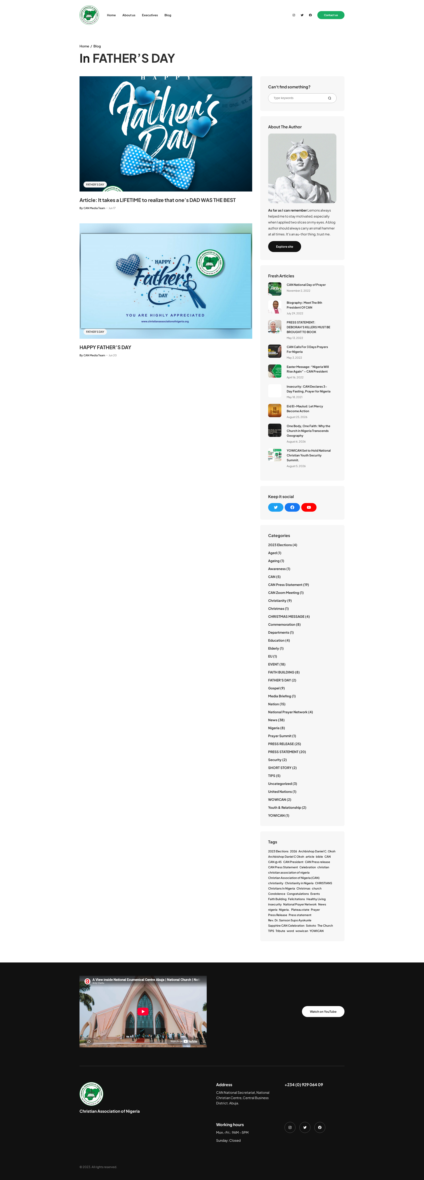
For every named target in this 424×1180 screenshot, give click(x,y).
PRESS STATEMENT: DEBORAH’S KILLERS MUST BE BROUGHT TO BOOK (308, 327)
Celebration (307, 867)
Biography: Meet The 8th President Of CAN (304, 305)
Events (315, 893)
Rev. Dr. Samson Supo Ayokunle (289, 920)
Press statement (300, 915)
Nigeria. (284, 909)
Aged (272, 553)
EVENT (273, 664)
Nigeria (274, 728)
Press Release (277, 915)
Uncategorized (280, 783)
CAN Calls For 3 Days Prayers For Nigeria (307, 349)
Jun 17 (112, 208)
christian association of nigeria (289, 872)
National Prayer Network (288, 712)
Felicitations (296, 899)
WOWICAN (277, 799)
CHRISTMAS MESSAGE (286, 616)
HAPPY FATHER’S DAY (105, 347)
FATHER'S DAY (279, 680)
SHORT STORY (280, 767)
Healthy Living (316, 899)
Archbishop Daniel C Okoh (286, 856)
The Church (325, 925)
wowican (301, 931)
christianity (275, 883)
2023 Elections (280, 545)
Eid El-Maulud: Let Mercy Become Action (305, 408)
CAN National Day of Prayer (306, 285)
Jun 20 (113, 355)
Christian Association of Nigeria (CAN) (293, 878)
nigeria (272, 909)
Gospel (274, 688)
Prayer (315, 909)
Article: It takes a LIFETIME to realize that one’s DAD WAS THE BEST (158, 200)
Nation (273, 704)
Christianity (277, 600)
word (290, 931)
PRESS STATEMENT (283, 752)
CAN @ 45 (275, 862)
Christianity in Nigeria (299, 883)
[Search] (330, 98)
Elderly (273, 648)
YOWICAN (276, 815)
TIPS (271, 775)
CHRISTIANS (323, 883)
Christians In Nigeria (281, 888)
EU (270, 656)
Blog (97, 46)
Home (84, 46)
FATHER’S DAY (95, 184)
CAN (271, 576)
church (316, 888)
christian (323, 867)
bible (319, 856)
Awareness (277, 569)
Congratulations (298, 893)
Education (276, 640)
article (310, 856)
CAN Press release (317, 862)
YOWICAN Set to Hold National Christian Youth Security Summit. (309, 455)
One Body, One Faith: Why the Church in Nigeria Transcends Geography (308, 430)
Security (275, 760)
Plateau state (300, 909)
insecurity (275, 904)
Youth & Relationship (284, 807)
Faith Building (277, 899)
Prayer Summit (280, 736)
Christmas (276, 608)
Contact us (331, 15)
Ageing (274, 561)
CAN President (293, 862)
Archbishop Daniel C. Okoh (316, 851)
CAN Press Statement (285, 584)
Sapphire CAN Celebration (286, 925)
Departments (278, 632)
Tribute (280, 931)
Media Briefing (279, 696)
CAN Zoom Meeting (283, 592)
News (272, 720)
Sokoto (311, 925)
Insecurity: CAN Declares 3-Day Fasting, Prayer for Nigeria (308, 388)
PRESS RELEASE (281, 744)
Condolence (276, 893)
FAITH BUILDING (281, 672)
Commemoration (281, 624)
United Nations (280, 791)
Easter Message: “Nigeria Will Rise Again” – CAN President (308, 369)
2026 (293, 851)
